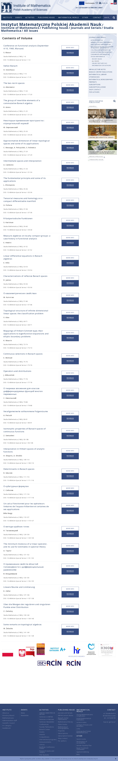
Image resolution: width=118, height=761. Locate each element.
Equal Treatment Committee (82, 748)
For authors (94, 92)
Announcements (45, 742)
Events (18, 17)
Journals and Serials (86, 28)
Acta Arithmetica (97, 40)
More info (70, 48)
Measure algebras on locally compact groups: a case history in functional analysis (26, 237)
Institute (7, 17)
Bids (78, 754)
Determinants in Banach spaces (18, 469)
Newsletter (25, 715)
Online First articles (99, 63)
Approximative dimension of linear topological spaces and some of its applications (26, 142)
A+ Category (6, 726)
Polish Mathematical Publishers (84, 719)
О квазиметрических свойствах (20, 293)
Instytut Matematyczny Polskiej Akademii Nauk (51, 24)
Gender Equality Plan (84, 745)
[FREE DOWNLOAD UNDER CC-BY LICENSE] (70, 53)
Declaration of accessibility (82, 742)
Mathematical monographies (101, 79)
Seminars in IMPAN (46, 717)
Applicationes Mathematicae (101, 44)
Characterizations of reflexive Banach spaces (25, 276)
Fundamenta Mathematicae (100, 54)
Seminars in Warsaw (46, 719)
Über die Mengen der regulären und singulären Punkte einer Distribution (26, 605)
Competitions (44, 737)
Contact (111, 710)
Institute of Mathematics (20, 28)
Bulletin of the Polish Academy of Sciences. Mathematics (102, 47)
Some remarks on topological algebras (22, 624)
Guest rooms (81, 739)
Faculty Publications (46, 727)
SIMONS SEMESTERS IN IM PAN (47, 713)
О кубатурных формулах (16, 486)
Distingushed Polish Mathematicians (84, 732)
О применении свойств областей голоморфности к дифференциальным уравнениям (23, 567)
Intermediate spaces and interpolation (22, 161)
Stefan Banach (10, 65)
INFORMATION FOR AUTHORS (101, 65)
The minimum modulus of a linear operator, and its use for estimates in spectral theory (25, 545)
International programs (47, 740)
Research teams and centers (46, 751)
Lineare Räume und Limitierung (19, 587)
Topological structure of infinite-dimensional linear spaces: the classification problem (25, 312)
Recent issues (97, 59)
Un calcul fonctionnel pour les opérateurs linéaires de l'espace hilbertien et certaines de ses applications (26, 506)
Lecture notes (81, 722)
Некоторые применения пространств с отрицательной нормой (23, 122)
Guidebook (6, 728)
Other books (94, 77)
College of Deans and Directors (84, 725)
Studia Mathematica (98, 56)
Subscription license (97, 87)
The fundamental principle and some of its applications (24, 179)
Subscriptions (94, 85)
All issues (31, 31)
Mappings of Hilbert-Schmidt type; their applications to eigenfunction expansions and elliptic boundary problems (26, 333)
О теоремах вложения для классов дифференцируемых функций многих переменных (23, 391)
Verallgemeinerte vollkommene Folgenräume (25, 411)
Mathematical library (98, 74)
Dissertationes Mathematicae (101, 52)
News (23, 713)
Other (85, 17)
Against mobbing (83, 752)
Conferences (44, 724)
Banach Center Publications (100, 72)
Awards (42, 734)
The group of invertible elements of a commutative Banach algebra (21, 102)
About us (5, 713)
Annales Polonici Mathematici (101, 42)
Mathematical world (68, 17)
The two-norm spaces (14, 83)
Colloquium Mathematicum (101, 50)
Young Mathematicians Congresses (85, 715)
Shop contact (95, 90)
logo (26, 7)
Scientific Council (8, 723)
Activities (29, 17)
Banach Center (44, 729)
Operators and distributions (17, 371)
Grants (41, 732)
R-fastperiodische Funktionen (17, 218)
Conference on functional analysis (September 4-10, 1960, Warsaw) (26, 47)
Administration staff (9, 720)
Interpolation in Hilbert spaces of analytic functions (24, 450)
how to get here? (109, 722)
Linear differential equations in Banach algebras (22, 257)
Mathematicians (8, 718)
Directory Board (8, 715)
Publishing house (46, 17)
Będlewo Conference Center (47, 747)
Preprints (93, 82)
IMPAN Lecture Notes (97, 69)
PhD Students (44, 755)
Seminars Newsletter (46, 722)
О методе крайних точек (16, 526)
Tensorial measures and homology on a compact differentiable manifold (23, 199)
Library (42, 745)
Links (78, 729)
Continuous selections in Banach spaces (23, 353)
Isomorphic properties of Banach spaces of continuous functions (24, 430)
